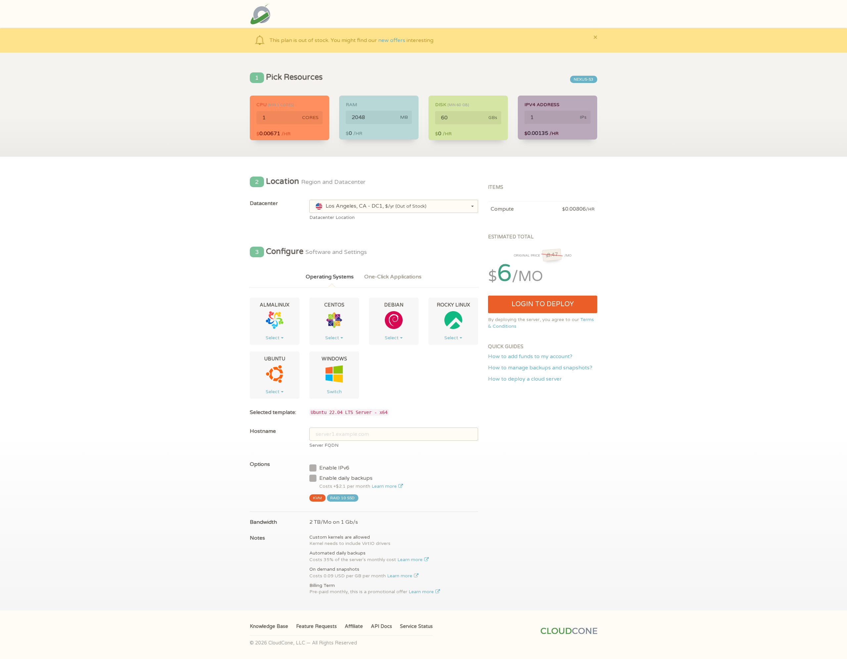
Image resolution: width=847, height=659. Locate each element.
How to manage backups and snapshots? (540, 367)
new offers (391, 40)
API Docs (381, 626)
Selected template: (273, 412)
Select (273, 338)
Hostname (263, 431)
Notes (257, 538)
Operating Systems (330, 276)
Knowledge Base (269, 626)
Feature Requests (316, 626)
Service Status (416, 626)
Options (260, 464)
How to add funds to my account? (530, 356)
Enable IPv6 (334, 468)
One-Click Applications (393, 276)
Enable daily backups (358, 482)
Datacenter (264, 203)
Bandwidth (263, 522)
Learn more (385, 486)
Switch (334, 391)
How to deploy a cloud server (525, 379)
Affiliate (354, 626)
